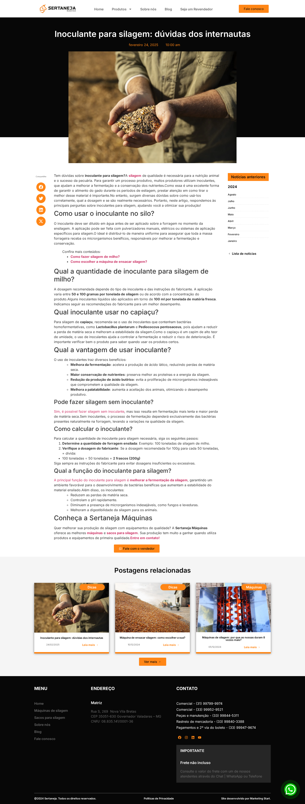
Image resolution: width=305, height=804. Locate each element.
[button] (41, 187)
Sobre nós (148, 9)
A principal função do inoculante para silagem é (121, 480)
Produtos (119, 9)
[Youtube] (199, 737)
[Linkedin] (193, 737)
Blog (168, 9)
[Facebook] (179, 737)
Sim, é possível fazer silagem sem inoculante (89, 411)
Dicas (92, 587)
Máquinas (254, 587)
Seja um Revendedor (196, 9)
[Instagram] (186, 737)
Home (99, 9)
